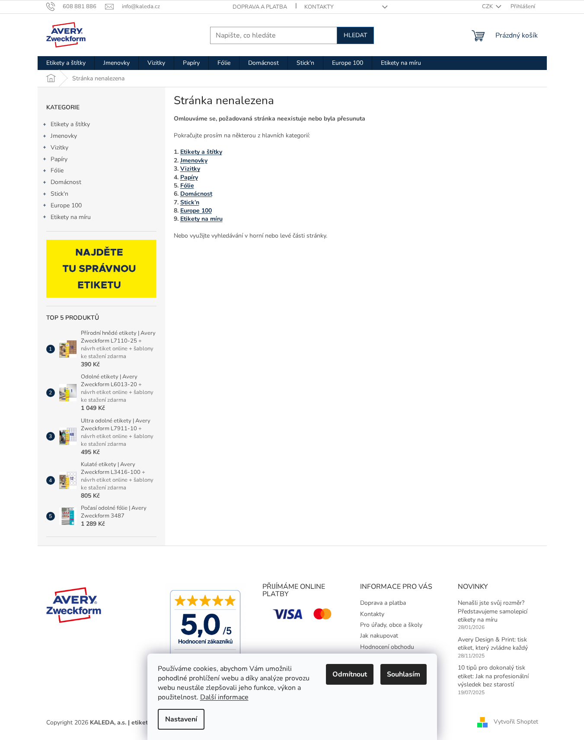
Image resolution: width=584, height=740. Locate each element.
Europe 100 (66, 205)
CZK (488, 6)
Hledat (355, 35)
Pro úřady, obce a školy (391, 625)
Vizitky (59, 147)
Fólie (57, 170)
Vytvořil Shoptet (516, 722)
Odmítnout (349, 674)
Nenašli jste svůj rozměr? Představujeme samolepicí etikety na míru (492, 611)
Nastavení (181, 719)
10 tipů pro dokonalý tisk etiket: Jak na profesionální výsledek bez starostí (493, 676)
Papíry (59, 159)
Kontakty (319, 7)
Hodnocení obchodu (387, 647)
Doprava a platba (260, 7)
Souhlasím (403, 674)
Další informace (224, 697)
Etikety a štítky (70, 124)
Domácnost (66, 182)
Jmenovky (64, 136)
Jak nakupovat (379, 636)
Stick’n (189, 202)
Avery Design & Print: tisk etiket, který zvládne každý (493, 643)
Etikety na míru (71, 217)
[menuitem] (66, 63)
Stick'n (59, 194)
